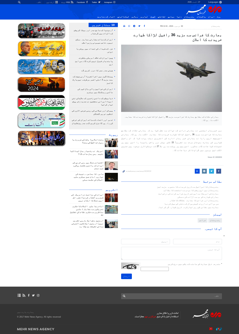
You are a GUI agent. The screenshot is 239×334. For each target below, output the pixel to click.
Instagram (108, 2)
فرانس (202, 220)
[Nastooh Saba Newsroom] (217, 328)
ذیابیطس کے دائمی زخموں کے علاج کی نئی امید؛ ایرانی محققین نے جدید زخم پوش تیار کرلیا (92, 101)
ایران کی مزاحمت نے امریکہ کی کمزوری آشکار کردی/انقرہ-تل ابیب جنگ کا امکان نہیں (87, 198)
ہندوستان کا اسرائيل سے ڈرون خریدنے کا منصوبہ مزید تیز (188, 187)
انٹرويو (111, 189)
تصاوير (144, 17)
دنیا (179, 17)
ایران (211, 17)
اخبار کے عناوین (106, 17)
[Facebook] (29, 295)
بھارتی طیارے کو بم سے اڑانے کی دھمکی (198, 197)
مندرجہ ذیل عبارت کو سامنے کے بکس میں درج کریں (195, 264)
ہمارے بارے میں (25, 312)
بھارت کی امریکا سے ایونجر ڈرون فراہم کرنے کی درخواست (188, 194)
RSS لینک (65, 2)
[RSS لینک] (24, 295)
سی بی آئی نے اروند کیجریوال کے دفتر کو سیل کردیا (191, 204)
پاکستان (201, 17)
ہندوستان (189, 17)
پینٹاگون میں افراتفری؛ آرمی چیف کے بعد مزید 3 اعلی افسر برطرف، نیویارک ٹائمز (93, 79)
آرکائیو (50, 2)
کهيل (152, 17)
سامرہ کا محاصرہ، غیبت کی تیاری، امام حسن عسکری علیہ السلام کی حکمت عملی (88, 177)
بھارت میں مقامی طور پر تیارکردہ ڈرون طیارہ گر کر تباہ (188, 207)
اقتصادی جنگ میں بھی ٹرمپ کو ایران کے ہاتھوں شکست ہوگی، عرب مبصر (88, 166)
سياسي (171, 17)
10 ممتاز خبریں (103, 25)
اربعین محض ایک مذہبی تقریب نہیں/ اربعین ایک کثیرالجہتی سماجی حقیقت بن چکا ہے (88, 224)
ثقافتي (162, 17)
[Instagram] (38, 295)
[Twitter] (33, 295)
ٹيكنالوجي (123, 17)
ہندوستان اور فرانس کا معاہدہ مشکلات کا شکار (194, 200)
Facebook (81, 2)
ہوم (219, 17)
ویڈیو (134, 17)
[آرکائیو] (19, 295)
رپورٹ (113, 134)
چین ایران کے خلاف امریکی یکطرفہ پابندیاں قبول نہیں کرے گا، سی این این (94, 61)
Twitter (95, 2)
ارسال (126, 276)
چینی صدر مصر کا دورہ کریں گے (97, 70)
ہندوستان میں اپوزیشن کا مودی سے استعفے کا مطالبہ (191, 190)
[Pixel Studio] (209, 328)
